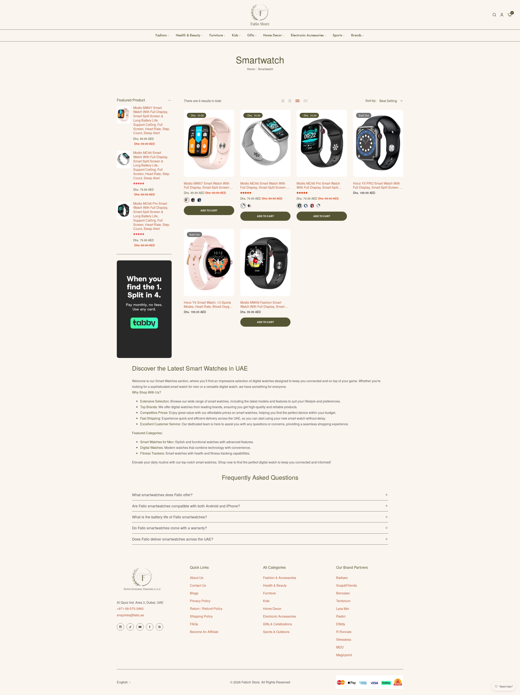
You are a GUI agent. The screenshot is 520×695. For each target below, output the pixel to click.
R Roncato (344, 631)
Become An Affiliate (204, 631)
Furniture (269, 593)
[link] (357, 35)
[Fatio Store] (260, 14)
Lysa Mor (342, 608)
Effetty (340, 624)
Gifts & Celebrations (277, 624)
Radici (341, 616)
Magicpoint (344, 655)
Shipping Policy (201, 616)
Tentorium (343, 600)
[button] (139, 183)
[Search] (494, 14)
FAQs (194, 624)
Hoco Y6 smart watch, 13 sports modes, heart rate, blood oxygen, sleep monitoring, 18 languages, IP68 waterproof (209, 304)
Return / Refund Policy (206, 608)
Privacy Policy (200, 600)
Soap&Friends (346, 585)
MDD (340, 647)
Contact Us (198, 585)
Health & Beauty (275, 585)
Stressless (343, 639)
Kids (266, 600)
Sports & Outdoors (276, 631)
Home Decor (272, 608)
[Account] (502, 14)
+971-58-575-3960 (130, 608)
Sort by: (370, 100)
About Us (196, 577)
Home (251, 69)
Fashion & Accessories (279, 577)
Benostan (343, 593)
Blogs (194, 593)
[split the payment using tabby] (144, 309)
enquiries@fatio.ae (130, 615)
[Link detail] (120, 627)
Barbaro (342, 577)
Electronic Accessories (279, 616)
